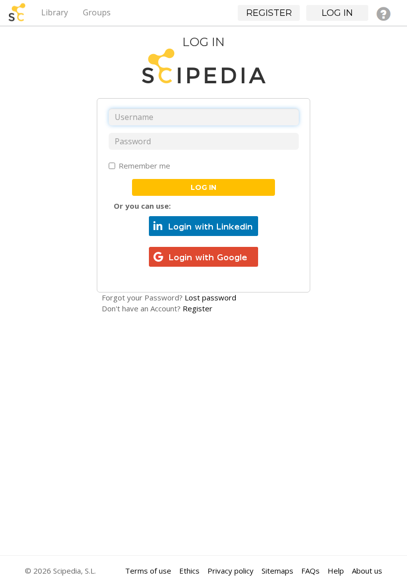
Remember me (144, 166)
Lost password (210, 297)
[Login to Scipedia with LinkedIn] (203, 225)
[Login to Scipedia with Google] (203, 256)
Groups (97, 12)
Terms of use (148, 571)
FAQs (310, 571)
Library (54, 12)
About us (367, 571)
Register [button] (269, 12)
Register (197, 308)
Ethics (189, 571)
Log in (203, 187)
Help (336, 571)
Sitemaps (277, 571)
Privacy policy (230, 571)
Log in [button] (337, 12)
